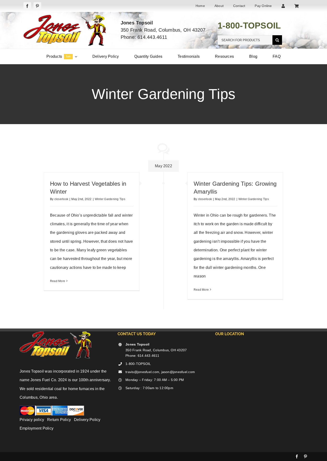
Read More (57, 281)
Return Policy (59, 420)
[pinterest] (37, 6)
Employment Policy (36, 428)
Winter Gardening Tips (110, 199)
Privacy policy (32, 420)
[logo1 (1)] (64, 17)
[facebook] (27, 6)
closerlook (61, 199)
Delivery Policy (87, 420)
